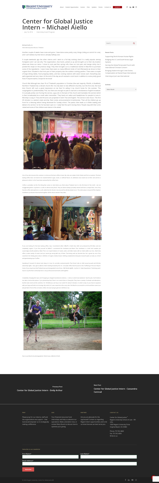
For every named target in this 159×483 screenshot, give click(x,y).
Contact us (92, 419)
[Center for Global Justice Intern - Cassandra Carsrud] (119, 389)
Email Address (27, 461)
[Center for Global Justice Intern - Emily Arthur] (40, 389)
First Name (26, 454)
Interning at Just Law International (117, 76)
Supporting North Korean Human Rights (119, 56)
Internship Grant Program (46, 32)
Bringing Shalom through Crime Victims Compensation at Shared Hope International (120, 72)
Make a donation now (67, 422)
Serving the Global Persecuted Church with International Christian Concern (120, 66)
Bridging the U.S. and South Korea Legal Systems (119, 61)
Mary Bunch (61, 424)
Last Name (84, 454)
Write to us (114, 436)
